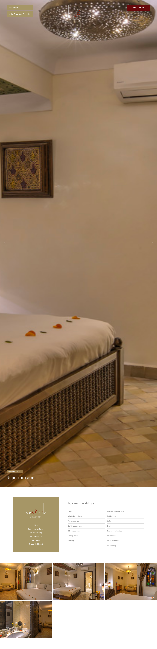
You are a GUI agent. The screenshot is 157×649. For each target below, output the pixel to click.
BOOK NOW (138, 7)
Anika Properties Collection (20, 14)
